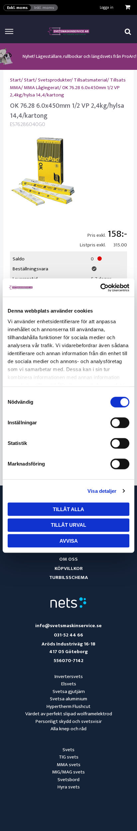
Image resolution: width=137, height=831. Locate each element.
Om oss (68, 559)
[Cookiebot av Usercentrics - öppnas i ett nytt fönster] (100, 287)
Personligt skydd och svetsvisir (69, 721)
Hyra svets (69, 787)
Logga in (106, 7)
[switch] (119, 422)
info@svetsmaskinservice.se (68, 626)
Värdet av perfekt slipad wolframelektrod (68, 714)
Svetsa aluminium (68, 699)
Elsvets (68, 684)
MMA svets (68, 765)
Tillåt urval (68, 525)
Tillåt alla (68, 509)
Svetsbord (68, 779)
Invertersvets (69, 676)
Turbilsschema (68, 577)
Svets (68, 750)
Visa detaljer (101, 491)
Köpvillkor (69, 568)
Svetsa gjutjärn (69, 691)
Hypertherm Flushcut (68, 706)
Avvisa (69, 541)
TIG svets (68, 757)
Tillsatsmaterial (90, 80)
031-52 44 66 (68, 635)
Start (15, 80)
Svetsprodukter (54, 80)
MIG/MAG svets (68, 772)
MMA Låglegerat (41, 87)
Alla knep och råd (68, 729)
